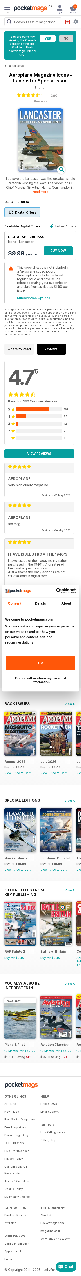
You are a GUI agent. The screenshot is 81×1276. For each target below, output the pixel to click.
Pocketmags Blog (16, 1135)
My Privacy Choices (17, 1196)
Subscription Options (33, 298)
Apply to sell (12, 1251)
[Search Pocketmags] (9, 22)
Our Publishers (14, 1143)
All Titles (10, 1103)
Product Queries (15, 1215)
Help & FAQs (48, 1103)
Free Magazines (15, 1127)
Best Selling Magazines (20, 1119)
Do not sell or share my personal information (40, 680)
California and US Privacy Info (15, 1170)
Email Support (49, 1111)
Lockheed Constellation (55, 858)
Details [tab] (40, 603)
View (7, 773)
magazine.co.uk (50, 1231)
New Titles (11, 1111)
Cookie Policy (13, 1189)
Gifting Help (48, 1140)
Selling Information (16, 1243)
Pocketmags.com (52, 1223)
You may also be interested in (22, 983)
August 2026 (15, 761)
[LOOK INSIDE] (40, 171)
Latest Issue (16, 65)
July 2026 (48, 761)
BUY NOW (58, 251)
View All (70, 704)
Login (8, 1259)
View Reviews (39, 454)
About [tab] (66, 603)
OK (40, 663)
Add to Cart (22, 773)
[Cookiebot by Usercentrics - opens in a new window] (57, 591)
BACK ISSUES (17, 703)
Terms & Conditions (17, 1181)
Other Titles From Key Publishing (24, 890)
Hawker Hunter (16, 858)
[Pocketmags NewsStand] (29, 8)
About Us (46, 1215)
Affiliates (10, 1223)
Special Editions (22, 800)
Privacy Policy (13, 1158)
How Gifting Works (52, 1132)
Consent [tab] (14, 603)
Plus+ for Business (16, 1151)
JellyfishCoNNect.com (55, 1238)
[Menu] (7, 8)
